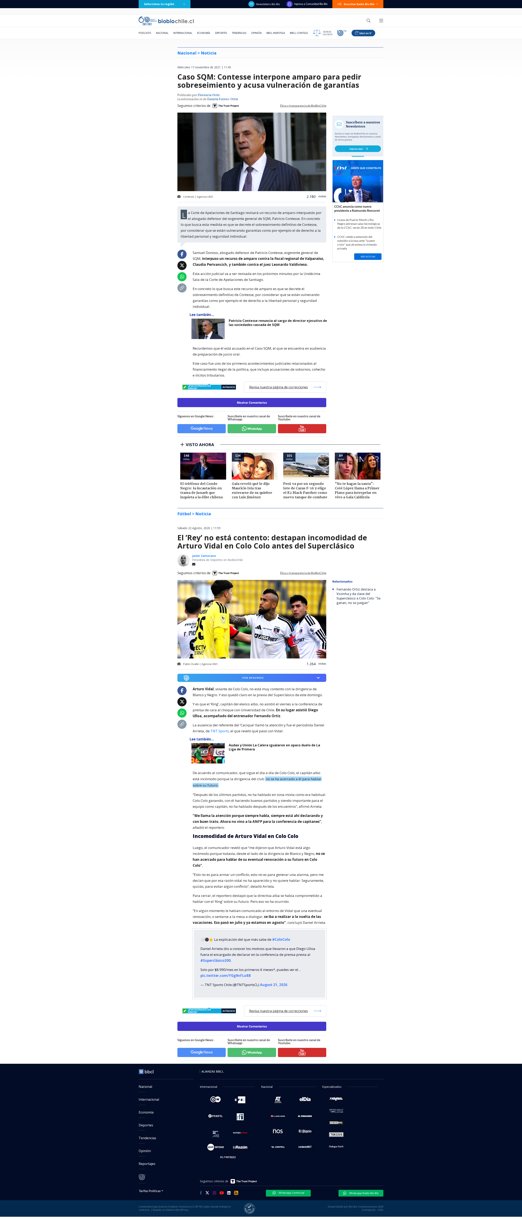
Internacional (182, 33)
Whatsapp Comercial (291, 1193)
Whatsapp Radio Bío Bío (363, 1193)
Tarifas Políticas (150, 1191)
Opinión (256, 33)
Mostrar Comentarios (252, 402)
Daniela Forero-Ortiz (222, 99)
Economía (203, 33)
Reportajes (147, 1163)
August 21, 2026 (273, 984)
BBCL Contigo (299, 33)
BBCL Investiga (276, 33)
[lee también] (209, 753)
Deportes (221, 33)
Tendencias (239, 33)
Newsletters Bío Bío (268, 4)
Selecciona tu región (159, 4)
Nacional (162, 33)
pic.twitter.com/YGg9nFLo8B (225, 975)
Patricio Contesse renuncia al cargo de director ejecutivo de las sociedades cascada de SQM (278, 323)
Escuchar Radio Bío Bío (359, 4)
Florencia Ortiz (209, 95)
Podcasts (145, 33)
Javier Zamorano (204, 556)
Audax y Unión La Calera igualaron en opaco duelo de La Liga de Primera (274, 747)
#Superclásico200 (215, 960)
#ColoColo (281, 939)
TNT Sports (219, 731)
